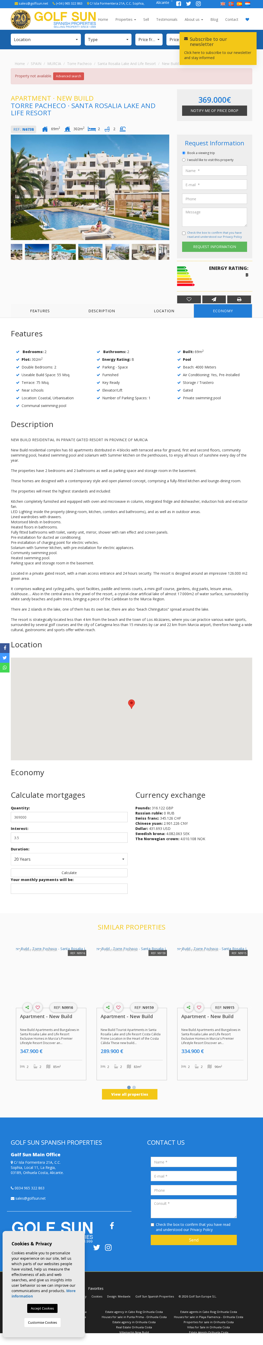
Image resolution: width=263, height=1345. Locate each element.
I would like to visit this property (210, 160)
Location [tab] (164, 310)
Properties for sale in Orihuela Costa (209, 1322)
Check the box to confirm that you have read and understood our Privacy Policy (214, 235)
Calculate (69, 872)
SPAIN (36, 63)
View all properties (129, 1094)
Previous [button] (12, 187)
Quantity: (20, 808)
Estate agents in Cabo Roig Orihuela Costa (208, 1312)
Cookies (96, 1296)
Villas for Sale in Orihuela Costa (208, 1327)
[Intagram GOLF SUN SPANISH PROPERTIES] (198, 4)
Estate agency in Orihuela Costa (134, 1322)
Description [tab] (101, 310)
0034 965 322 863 (29, 1188)
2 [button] (134, 1088)
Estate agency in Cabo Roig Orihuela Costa (134, 1312)
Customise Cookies (42, 1322)
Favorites (96, 1288)
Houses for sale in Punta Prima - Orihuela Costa (134, 1317)
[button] (46, 39)
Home (103, 19)
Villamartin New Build (134, 1332)
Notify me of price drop (214, 110)
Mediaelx (124, 1296)
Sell (146, 19)
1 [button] (129, 1088)
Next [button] (168, 187)
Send (194, 1240)
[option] (90, 187)
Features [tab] (40, 310)
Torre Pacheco (79, 63)
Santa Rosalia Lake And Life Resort (127, 63)
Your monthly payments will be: (42, 879)
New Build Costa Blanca (60, 1337)
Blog (214, 19)
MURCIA (54, 63)
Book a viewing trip (201, 153)
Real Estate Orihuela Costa (134, 1327)
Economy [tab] (223, 310)
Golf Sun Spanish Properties (154, 1296)
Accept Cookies (42, 1308)
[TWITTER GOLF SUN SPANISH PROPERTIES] (189, 4)
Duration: (20, 849)
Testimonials (166, 19)
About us (193, 19)
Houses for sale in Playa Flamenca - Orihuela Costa (208, 1317)
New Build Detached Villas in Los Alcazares (209, 1337)
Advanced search (68, 76)
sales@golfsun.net (33, 3)
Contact (231, 19)
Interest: (19, 828)
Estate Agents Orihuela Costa (208, 1332)
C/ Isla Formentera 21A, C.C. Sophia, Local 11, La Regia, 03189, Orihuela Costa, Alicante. (37, 1167)
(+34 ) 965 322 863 (68, 3)
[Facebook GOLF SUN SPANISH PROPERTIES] (179, 4)
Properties (124, 19)
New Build (170, 63)
